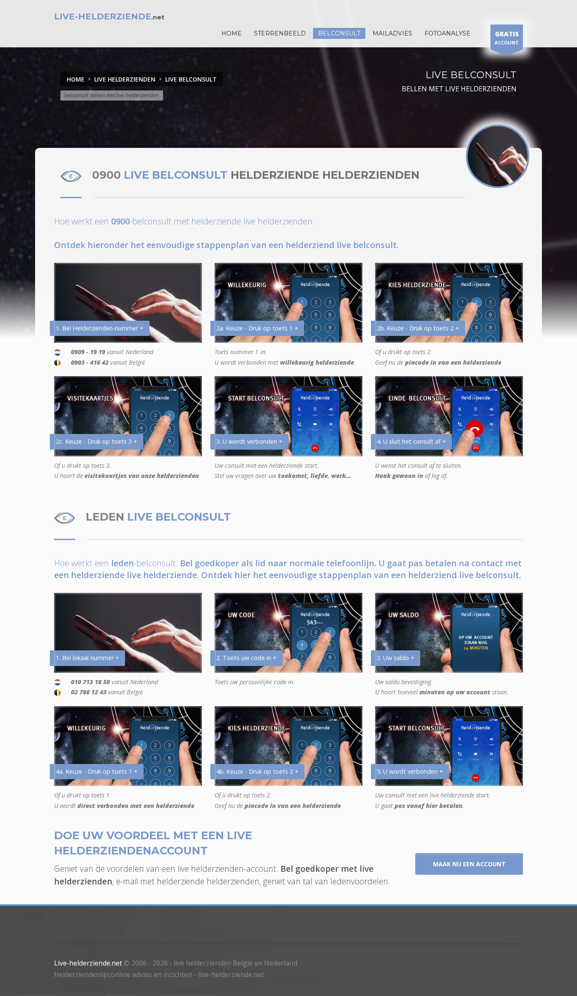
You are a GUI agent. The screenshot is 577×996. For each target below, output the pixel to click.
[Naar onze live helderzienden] (497, 156)
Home (75, 79)
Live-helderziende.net (88, 963)
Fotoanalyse (448, 33)
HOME (231, 33)
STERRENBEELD (280, 33)
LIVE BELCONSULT (191, 79)
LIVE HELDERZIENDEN (124, 79)
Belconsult (339, 33)
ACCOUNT (507, 38)
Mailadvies (392, 33)
